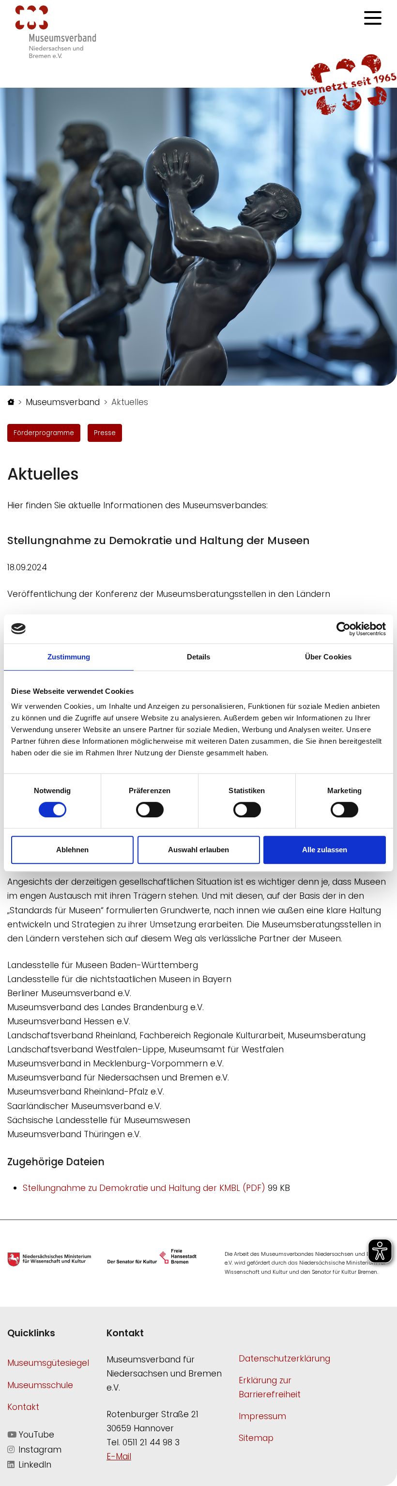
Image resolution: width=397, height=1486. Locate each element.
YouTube (35, 1434)
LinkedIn (33, 1464)
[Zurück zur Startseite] (55, 31)
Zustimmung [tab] (69, 657)
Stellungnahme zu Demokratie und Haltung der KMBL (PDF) (145, 1188)
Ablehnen (72, 849)
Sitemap (256, 1438)
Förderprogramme (44, 433)
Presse (105, 433)
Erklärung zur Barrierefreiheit (270, 1387)
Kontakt (23, 1407)
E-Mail (119, 1456)
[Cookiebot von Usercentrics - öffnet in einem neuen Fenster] (343, 629)
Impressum (262, 1416)
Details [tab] (199, 657)
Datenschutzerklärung (284, 1358)
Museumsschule (40, 1385)
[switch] (150, 809)
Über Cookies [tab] (328, 657)
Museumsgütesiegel (48, 1363)
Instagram (38, 1449)
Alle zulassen (324, 849)
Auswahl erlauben (198, 849)
